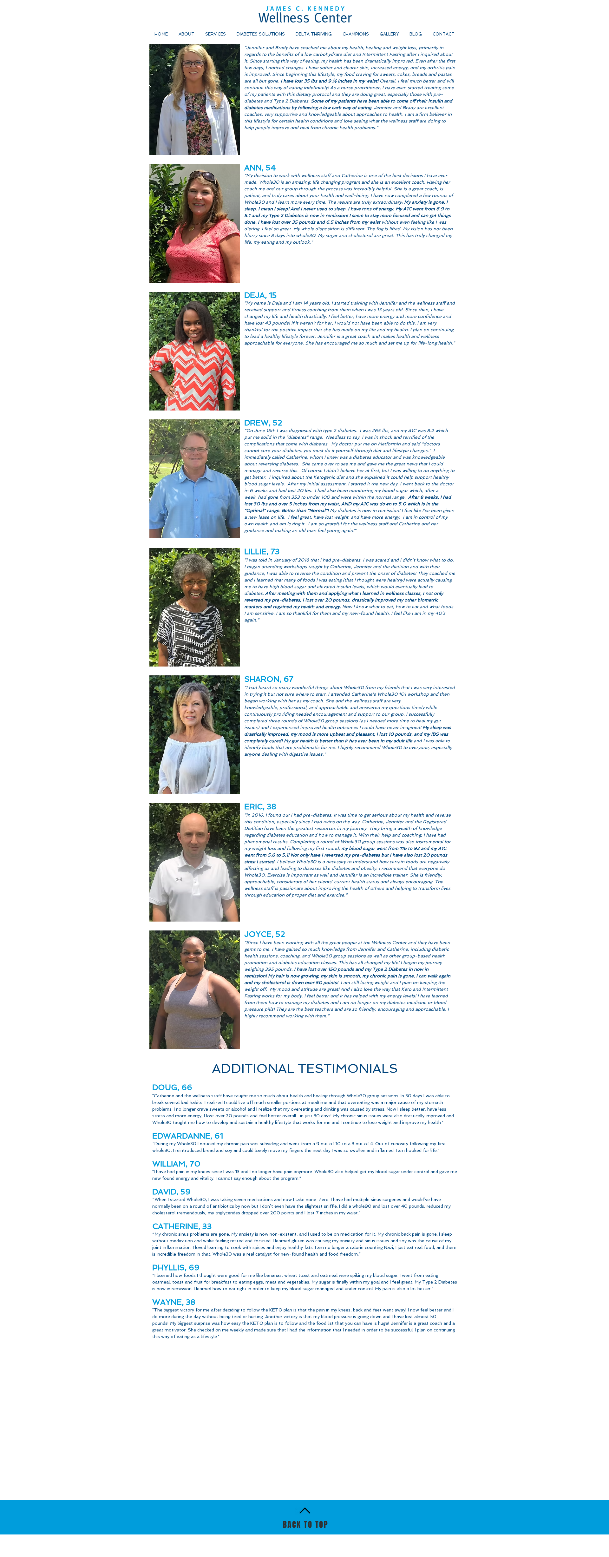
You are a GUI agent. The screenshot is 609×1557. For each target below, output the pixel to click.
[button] (356, 34)
